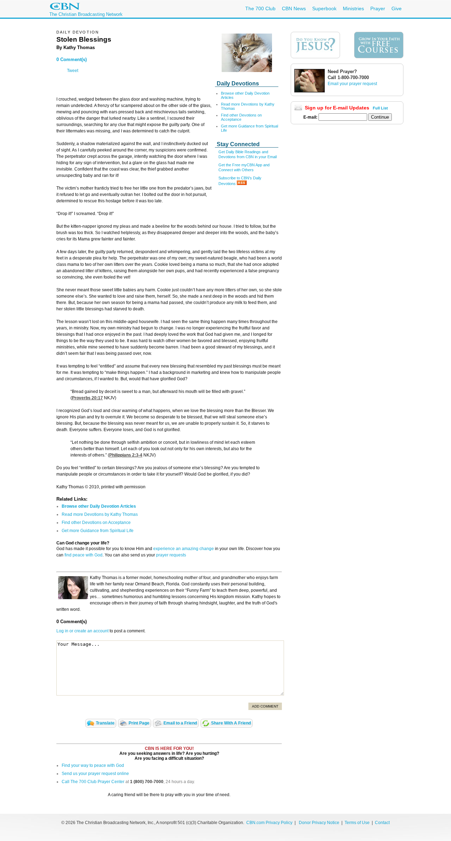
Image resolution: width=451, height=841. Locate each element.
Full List (380, 108)
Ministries (353, 8)
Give (396, 8)
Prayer (377, 8)
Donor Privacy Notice (319, 822)
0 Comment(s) (71, 59)
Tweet (72, 70)
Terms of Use (358, 822)
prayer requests (171, 555)
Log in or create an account (82, 630)
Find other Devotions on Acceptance (96, 522)
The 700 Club (260, 8)
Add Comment (265, 706)
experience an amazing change (183, 548)
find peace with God (83, 555)
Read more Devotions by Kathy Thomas (100, 514)
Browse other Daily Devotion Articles (99, 506)
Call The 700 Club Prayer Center (93, 781)
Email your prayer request (352, 83)
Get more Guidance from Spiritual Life (98, 530)
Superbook (324, 8)
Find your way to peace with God (93, 765)
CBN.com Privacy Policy (269, 822)
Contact (382, 822)
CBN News (294, 8)
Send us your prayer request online (95, 773)
